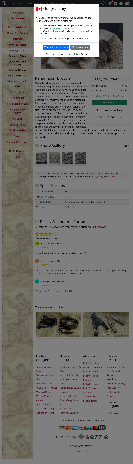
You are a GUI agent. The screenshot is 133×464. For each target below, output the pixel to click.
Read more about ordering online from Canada (65, 38)
